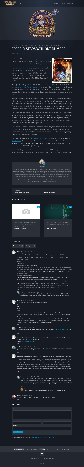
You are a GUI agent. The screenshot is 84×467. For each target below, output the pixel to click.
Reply (18, 289)
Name (15, 420)
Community (70, 3)
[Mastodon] (20, 3)
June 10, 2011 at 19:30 (35, 389)
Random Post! (65, 449)
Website (15, 425)
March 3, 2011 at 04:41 (27, 395)
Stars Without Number (20, 68)
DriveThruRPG (16, 141)
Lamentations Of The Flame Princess (24, 87)
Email (45, 420)
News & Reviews (29, 45)
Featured (57, 449)
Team (63, 3)
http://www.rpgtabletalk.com (62, 329)
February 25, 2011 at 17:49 (29, 346)
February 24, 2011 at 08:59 (33, 292)
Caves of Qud (51, 229)
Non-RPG (65, 222)
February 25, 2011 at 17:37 (30, 336)
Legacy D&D (21, 45)
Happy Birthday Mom (29, 341)
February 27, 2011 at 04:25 (30, 355)
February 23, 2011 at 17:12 (28, 251)
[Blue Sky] (22, 3)
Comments (19, 246)
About (56, 3)
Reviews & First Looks (50, 45)
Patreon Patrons (32, 449)
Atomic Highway (18, 222)
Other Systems (39, 45)
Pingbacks (31, 246)
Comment (16, 409)
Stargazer (15, 53)
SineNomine (19, 354)
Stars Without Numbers (40, 138)
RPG (59, 45)
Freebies (14, 45)
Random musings (24, 224)
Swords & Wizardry (48, 85)
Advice (48, 449)
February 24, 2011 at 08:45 (29, 327)
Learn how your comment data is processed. (43, 437)
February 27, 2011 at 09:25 (33, 376)
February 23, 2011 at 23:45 (28, 300)
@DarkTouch (20, 336)
